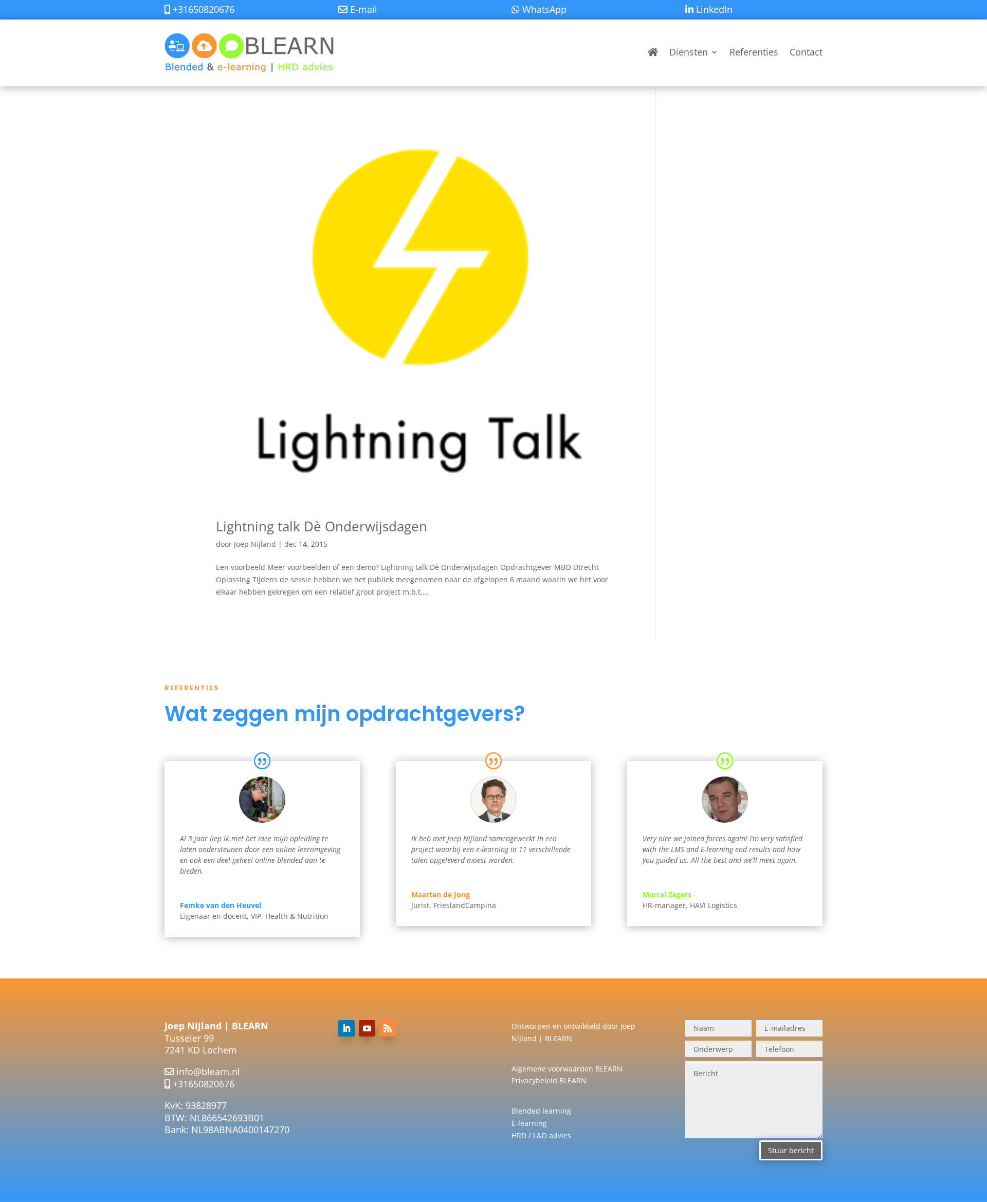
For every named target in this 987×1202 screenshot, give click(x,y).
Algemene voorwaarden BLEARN (567, 1069)
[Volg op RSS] (387, 1028)
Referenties (753, 52)
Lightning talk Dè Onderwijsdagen (321, 526)
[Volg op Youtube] (367, 1028)
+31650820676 (203, 1084)
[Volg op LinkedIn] (346, 1028)
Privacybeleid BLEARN (549, 1080)
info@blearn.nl (208, 1071)
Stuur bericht (791, 1150)
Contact (806, 52)
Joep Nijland (255, 544)
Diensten (688, 52)
